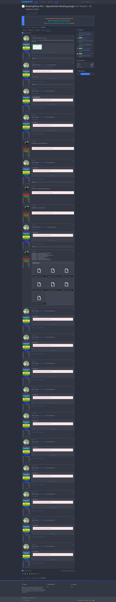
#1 (73, 36)
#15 (73, 413)
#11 (73, 309)
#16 (73, 439)
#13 (73, 361)
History (42, 30)
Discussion (48, 30)
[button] (38, 2)
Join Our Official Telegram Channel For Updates (60, 20)
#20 (73, 544)
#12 (73, 335)
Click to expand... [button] (53, 52)
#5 (73, 141)
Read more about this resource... (38, 55)
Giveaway (80, 41)
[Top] (92, 600)
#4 (73, 115)
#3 (73, 89)
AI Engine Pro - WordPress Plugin (85, 44)
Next (29, 570)
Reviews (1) (37, 30)
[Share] (72, 36)
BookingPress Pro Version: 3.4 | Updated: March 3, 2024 (42, 67)
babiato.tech (28, 58)
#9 (73, 225)
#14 (73, 387)
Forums (47, 586)
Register (49, 71)
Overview (24, 30)
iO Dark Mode (27, 600)
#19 (73, 518)
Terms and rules (80, 600)
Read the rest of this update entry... (38, 81)
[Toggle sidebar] (93, 2)
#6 (73, 160)
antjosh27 (92, 67)
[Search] (91, 2)
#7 (73, 186)
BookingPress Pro (35, 40)
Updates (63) (30, 30)
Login (72, 586)
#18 (73, 492)
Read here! (72, 23)
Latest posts (80, 29)
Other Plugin (81, 35)
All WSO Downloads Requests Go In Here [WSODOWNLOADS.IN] (84, 38)
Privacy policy (86, 600)
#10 (73, 251)
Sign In (46, 71)
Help (90, 600)
